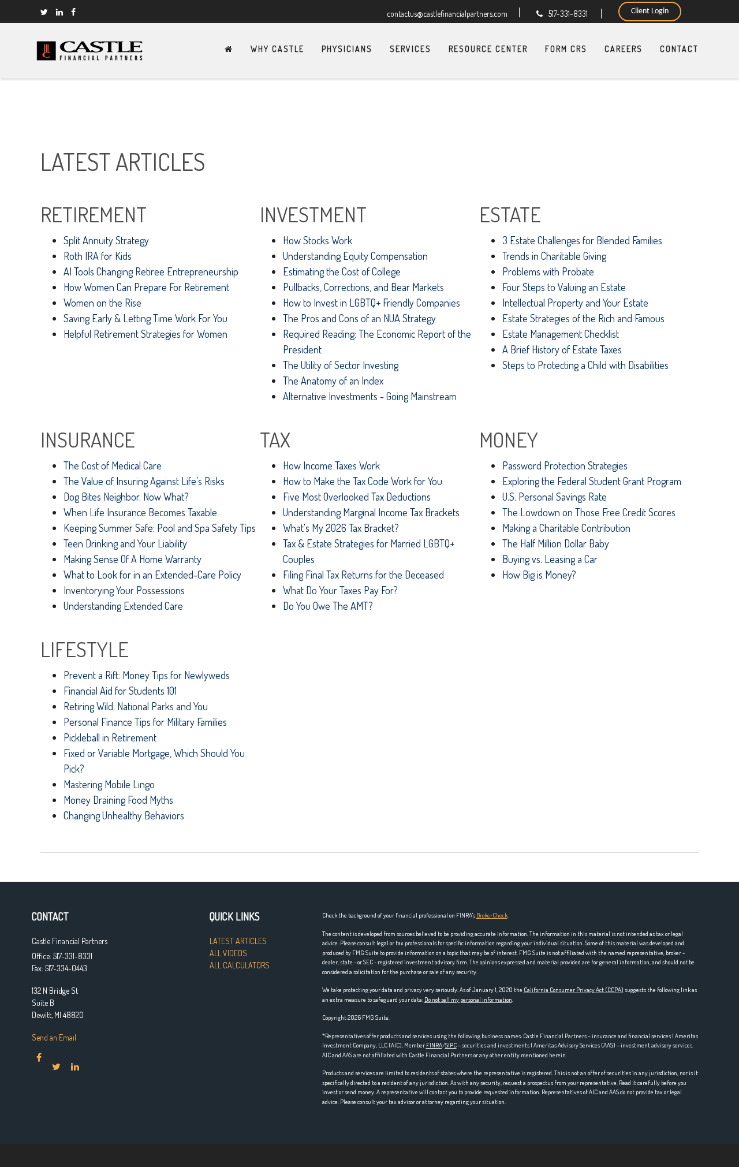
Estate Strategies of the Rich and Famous (583, 318)
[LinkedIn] (59, 12)
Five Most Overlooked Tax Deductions (357, 496)
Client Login (650, 11)
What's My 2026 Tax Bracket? (341, 527)
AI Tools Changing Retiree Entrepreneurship (151, 271)
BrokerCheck (491, 915)
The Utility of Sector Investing (340, 365)
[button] (277, 49)
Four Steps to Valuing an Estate (564, 287)
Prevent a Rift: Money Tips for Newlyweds (147, 675)
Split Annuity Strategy (106, 240)
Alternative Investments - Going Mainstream (370, 396)
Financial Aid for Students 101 (120, 690)
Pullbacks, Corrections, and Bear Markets (363, 287)
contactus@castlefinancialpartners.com (447, 13)
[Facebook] (73, 12)
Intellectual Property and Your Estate (575, 302)
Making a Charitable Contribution (566, 527)
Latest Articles (238, 941)
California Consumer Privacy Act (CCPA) (574, 990)
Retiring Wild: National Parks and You (136, 706)
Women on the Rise (102, 302)
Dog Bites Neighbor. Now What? (126, 496)
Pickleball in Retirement (110, 737)
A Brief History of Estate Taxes (562, 349)
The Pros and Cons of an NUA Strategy (359, 318)
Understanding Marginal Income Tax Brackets (371, 512)
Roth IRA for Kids (98, 255)
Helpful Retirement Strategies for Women (145, 333)
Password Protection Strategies (565, 465)
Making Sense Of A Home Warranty (132, 559)
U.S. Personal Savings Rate (554, 496)
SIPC (451, 1045)
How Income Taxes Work (331, 465)
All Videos (228, 953)
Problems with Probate (548, 271)
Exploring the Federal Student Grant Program (591, 481)
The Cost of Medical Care (113, 465)
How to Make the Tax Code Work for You (362, 481)
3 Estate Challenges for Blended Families (582, 240)
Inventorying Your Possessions (124, 590)
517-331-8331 (568, 13)
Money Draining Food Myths (118, 799)
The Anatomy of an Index (333, 380)
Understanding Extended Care (123, 605)
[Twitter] (44, 12)
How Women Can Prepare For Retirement (146, 287)
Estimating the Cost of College (342, 271)
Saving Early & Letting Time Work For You (145, 318)
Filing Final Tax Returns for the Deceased (363, 574)
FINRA (434, 1045)
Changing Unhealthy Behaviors (124, 815)
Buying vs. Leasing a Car (550, 559)
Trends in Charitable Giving (554, 255)
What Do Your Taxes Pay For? (340, 590)
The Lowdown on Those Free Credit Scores (588, 512)
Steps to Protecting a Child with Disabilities (585, 365)
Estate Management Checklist (560, 333)
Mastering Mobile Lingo (109, 784)
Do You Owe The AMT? (328, 605)
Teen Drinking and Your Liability (125, 543)
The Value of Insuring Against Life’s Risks (144, 481)
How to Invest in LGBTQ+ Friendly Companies (371, 302)
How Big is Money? (539, 574)
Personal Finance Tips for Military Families (145, 721)
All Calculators (240, 965)
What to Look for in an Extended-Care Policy (152, 574)
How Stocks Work (317, 240)
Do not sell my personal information (468, 1000)
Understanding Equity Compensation (355, 255)
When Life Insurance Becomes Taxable (140, 512)
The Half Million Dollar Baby (555, 543)
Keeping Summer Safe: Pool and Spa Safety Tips (160, 527)
